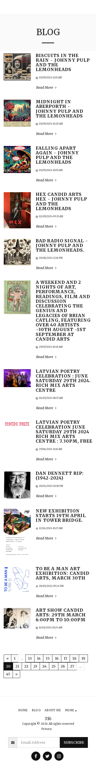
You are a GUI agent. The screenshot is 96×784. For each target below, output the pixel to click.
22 (26, 666)
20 (8, 666)
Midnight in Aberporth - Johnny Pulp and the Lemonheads (59, 109)
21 (17, 666)
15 (48, 658)
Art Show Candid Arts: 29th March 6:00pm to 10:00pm (61, 615)
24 (44, 666)
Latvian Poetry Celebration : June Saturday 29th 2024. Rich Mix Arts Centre (63, 381)
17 (65, 658)
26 (63, 666)
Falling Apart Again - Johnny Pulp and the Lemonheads (57, 155)
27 (72, 666)
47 (8, 674)
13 (30, 658)
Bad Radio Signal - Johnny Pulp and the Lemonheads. (62, 245)
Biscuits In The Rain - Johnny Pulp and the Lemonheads (63, 63)
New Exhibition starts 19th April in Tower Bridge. (61, 515)
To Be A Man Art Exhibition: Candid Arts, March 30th (62, 573)
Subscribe (74, 742)
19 (83, 658)
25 (54, 666)
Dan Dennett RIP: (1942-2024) (60, 476)
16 (57, 658)
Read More (45, 88)
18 (74, 658)
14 (39, 658)
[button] (90, 7)
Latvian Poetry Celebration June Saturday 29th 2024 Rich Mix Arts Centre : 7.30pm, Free (64, 432)
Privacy (46, 729)
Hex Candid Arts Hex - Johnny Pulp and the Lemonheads (61, 201)
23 (35, 666)
